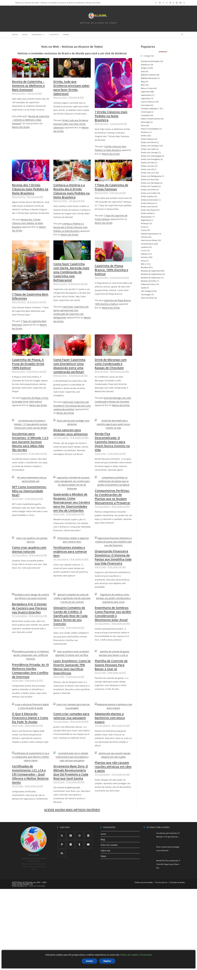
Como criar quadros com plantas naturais (29, 549)
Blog (143, 81)
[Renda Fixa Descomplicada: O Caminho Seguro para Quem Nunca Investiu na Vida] (113, 427)
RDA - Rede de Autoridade (35, 886)
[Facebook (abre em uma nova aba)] (160, 2)
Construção (146, 112)
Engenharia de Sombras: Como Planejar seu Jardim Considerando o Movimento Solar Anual (113, 614)
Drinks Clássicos (147, 139)
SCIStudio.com (30, 882)
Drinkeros (145, 132)
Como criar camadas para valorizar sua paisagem (71, 716)
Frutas (143, 230)
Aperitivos (145, 64)
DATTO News (17, 882)
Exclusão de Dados (177, 882)
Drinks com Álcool (148, 142)
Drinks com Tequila (149, 186)
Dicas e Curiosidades (149, 128)
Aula (143, 71)
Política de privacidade (144, 882)
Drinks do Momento (149, 200)
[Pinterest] (62, 844)
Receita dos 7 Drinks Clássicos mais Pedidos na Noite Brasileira (30, 189)
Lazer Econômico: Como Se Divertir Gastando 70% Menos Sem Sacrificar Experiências (72, 667)
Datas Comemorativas (150, 118)
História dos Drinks (149, 240)
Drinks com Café (148, 149)
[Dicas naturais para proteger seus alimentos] (72, 424)
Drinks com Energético (150, 159)
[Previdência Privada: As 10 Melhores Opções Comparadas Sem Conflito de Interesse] (30, 658)
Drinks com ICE (147, 169)
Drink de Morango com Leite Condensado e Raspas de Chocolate (111, 364)
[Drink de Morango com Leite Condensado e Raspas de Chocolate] (113, 354)
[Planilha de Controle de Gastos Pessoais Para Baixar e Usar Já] (113, 655)
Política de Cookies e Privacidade (136, 954)
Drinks (143, 135)
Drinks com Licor (148, 172)
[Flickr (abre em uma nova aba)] (176, 2)
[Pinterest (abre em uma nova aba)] (163, 2)
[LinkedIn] (88, 836)
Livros (143, 250)
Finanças (144, 223)
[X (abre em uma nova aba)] (156, 2)
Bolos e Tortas (147, 88)
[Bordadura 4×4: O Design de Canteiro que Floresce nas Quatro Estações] (30, 598)
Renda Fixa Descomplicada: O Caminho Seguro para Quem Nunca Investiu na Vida (112, 442)
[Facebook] (71, 836)
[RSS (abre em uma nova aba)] (183, 2)
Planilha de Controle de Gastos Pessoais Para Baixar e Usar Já (111, 665)
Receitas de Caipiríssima (151, 274)
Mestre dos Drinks (21, 127)
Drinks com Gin (147, 166)
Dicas (143, 125)
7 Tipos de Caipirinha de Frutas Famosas (111, 187)
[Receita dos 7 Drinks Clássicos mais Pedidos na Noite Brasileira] (30, 179)
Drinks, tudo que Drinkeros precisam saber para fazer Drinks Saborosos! (71, 88)
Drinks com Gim (147, 162)
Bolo (143, 85)
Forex (143, 227)
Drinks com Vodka (148, 193)
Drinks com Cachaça (149, 145)
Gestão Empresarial (149, 233)
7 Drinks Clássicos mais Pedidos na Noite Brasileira (111, 116)
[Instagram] (79, 836)
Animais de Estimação (150, 61)
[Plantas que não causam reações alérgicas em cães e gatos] (113, 756)
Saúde (143, 287)
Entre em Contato (109, 845)
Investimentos (147, 243)
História (144, 237)
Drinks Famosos (148, 203)
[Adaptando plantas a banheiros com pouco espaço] (113, 708)
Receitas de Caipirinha (150, 270)
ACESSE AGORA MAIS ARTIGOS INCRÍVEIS (72, 810)
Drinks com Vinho (148, 189)
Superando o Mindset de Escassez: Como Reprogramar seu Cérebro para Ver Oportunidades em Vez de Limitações (71, 502)
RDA (143, 264)
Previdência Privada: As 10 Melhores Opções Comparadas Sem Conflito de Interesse (30, 671)
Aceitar (89, 961)
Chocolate (145, 105)
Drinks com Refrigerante (151, 176)
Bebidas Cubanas (148, 74)
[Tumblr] (79, 844)
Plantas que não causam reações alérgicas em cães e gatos (113, 767)
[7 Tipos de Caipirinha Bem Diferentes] (30, 288)
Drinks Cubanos (147, 196)
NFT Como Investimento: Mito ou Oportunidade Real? (29, 491)
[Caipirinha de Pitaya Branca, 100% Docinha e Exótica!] (113, 260)
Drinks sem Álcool (148, 210)
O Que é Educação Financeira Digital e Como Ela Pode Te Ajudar (30, 718)
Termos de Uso (161, 882)
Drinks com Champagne (151, 156)
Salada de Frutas (148, 284)
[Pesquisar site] (182, 34)
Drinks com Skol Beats (150, 183)
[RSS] (62, 853)
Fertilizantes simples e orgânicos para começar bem (70, 551)
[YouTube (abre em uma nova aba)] (180, 2)
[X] (62, 836)
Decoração (145, 122)
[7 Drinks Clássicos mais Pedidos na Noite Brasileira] (113, 106)
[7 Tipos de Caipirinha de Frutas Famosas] (113, 179)
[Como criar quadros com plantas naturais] (30, 541)
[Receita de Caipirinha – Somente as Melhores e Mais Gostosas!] (30, 75)
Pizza (143, 260)
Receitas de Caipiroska (150, 277)
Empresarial (146, 216)
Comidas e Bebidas (149, 108)
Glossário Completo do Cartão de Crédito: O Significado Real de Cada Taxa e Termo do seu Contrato (70, 616)
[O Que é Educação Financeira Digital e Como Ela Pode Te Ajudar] (30, 708)
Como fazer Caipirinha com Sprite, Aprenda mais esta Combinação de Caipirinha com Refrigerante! (71, 272)
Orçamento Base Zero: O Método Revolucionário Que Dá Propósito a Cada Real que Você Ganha (70, 772)
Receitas (144, 267)
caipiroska (145, 98)
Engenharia (146, 220)
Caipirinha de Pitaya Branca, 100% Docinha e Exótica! (111, 270)
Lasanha (144, 247)
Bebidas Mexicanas (149, 78)
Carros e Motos (147, 101)
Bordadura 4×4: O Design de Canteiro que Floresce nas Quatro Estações (29, 608)
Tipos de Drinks (147, 298)
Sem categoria (147, 291)
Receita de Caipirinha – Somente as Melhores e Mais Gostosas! (28, 86)
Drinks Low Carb (148, 206)
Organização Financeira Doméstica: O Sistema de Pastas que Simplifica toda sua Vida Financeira (113, 557)
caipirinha (145, 91)
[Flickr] (71, 844)
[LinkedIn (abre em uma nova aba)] (170, 2)
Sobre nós (105, 850)
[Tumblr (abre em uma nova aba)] (173, 2)
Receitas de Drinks (148, 281)
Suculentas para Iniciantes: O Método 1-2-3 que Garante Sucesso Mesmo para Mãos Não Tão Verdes (30, 442)
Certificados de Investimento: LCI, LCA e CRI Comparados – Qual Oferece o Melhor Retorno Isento (30, 774)
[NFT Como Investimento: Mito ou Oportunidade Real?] (30, 481)
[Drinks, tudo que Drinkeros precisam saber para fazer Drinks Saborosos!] (72, 75)
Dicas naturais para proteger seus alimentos (70, 432)
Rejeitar (107, 961)
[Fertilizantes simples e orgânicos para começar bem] (72, 541)
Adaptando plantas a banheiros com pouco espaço (110, 718)
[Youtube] (88, 844)
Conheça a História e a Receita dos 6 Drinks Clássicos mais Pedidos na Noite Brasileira (71, 191)
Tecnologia (145, 294)
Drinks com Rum (148, 179)
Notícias (144, 257)
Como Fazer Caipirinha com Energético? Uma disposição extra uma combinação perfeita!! (69, 366)
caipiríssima (146, 95)
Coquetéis (145, 115)
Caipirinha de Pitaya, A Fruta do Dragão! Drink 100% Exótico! (28, 364)
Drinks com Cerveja (149, 152)
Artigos (144, 68)
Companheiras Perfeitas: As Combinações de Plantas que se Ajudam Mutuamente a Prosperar (112, 497)
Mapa (103, 856)
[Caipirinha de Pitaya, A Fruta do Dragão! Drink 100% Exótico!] (30, 354)
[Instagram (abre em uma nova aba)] (166, 2)
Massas (144, 254)
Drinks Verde (146, 213)
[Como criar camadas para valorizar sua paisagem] (72, 708)
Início (103, 834)
